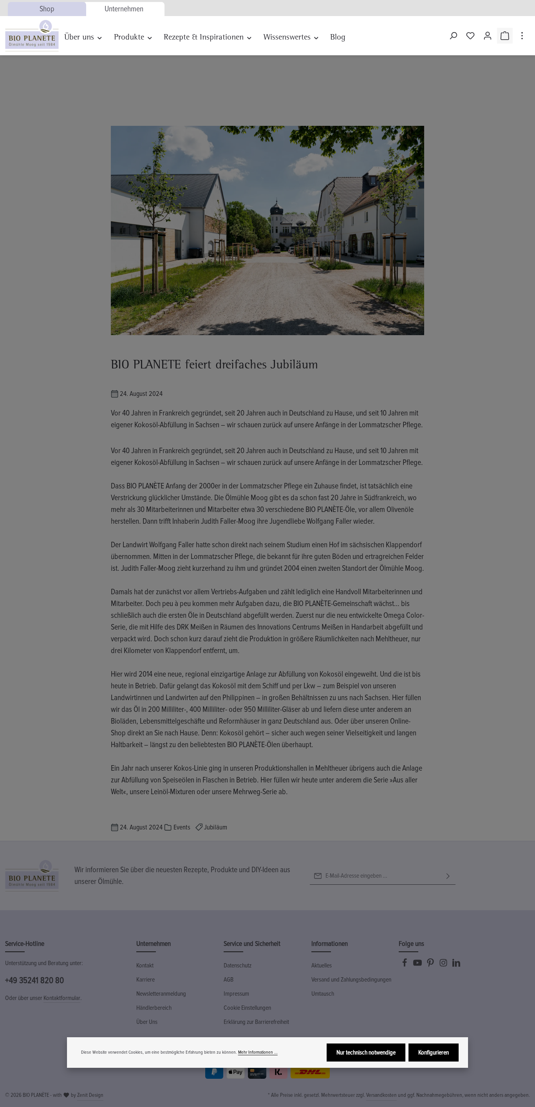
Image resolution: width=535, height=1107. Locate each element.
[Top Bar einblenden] (522, 36)
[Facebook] (405, 965)
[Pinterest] (431, 965)
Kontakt (145, 965)
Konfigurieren (433, 1052)
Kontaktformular (61, 998)
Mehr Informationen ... (258, 1052)
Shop (47, 9)
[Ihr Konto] (487, 36)
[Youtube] (418, 965)
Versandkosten (381, 1095)
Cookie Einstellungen (247, 1008)
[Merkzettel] (470, 36)
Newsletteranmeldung (161, 994)
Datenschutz (237, 965)
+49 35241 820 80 (34, 980)
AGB (228, 980)
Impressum (236, 994)
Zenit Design (90, 1095)
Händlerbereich (154, 1008)
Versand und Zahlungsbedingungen (351, 980)
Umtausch (322, 994)
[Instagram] (444, 965)
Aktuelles (321, 965)
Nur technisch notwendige (366, 1052)
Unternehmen (124, 9)
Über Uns (146, 1022)
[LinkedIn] (456, 965)
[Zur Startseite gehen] (32, 35)
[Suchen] (453, 36)
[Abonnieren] (448, 876)
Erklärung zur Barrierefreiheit (256, 1022)
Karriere (145, 980)
